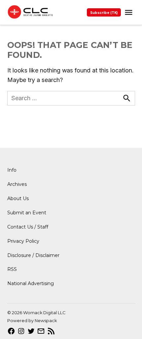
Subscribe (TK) (104, 13)
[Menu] (129, 12)
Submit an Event (26, 213)
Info (12, 170)
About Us (18, 198)
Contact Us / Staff (27, 227)
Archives (17, 184)
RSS (12, 269)
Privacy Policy (23, 241)
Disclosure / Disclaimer (33, 255)
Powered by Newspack (32, 320)
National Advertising (30, 283)
